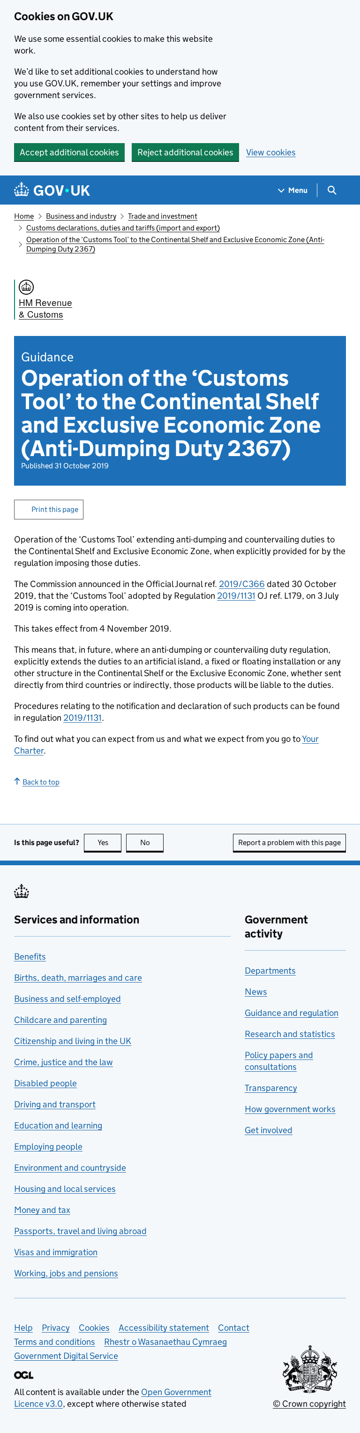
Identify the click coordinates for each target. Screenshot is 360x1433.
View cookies (271, 152)
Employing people (48, 1146)
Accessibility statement (164, 1327)
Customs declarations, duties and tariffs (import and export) (123, 227)
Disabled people (45, 1083)
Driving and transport (55, 1104)
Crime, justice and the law (63, 1062)
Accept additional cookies (69, 152)
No (152, 842)
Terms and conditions (54, 1341)
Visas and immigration (56, 1252)
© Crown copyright (309, 1403)
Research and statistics (290, 1034)
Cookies (94, 1327)
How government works (290, 1109)
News (256, 991)
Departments (270, 970)
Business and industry (81, 216)
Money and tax (42, 1209)
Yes (109, 842)
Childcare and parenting (60, 1019)
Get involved (268, 1130)
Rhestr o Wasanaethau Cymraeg (165, 1341)
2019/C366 (242, 584)
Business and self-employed (67, 998)
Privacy (56, 1327)
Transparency (271, 1087)
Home (24, 216)
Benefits (30, 956)
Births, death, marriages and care (78, 977)
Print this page (54, 509)
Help (23, 1327)
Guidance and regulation (291, 1012)
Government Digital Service (66, 1355)
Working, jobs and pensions (66, 1273)
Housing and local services (65, 1188)
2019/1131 (236, 595)
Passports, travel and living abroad (80, 1231)
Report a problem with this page (289, 842)
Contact (233, 1327)
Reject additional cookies (185, 152)
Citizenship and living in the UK (72, 1041)
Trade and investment (162, 216)
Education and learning (58, 1125)
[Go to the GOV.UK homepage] (52, 190)
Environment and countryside (70, 1167)
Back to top (41, 781)
